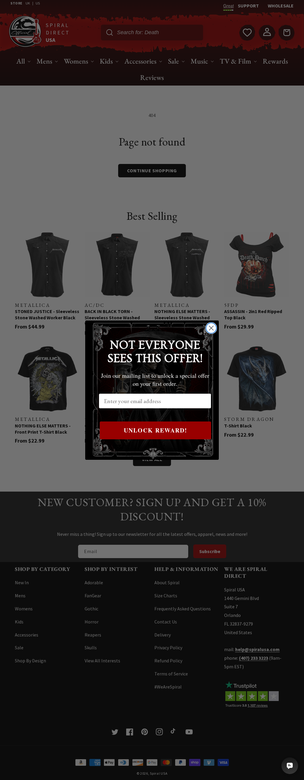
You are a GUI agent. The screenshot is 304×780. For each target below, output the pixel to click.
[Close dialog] (211, 328)
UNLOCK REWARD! (155, 430)
